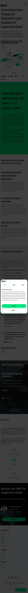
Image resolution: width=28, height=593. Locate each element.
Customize (13, 310)
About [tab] (23, 285)
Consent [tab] (5, 285)
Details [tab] (14, 285)
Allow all (14, 306)
